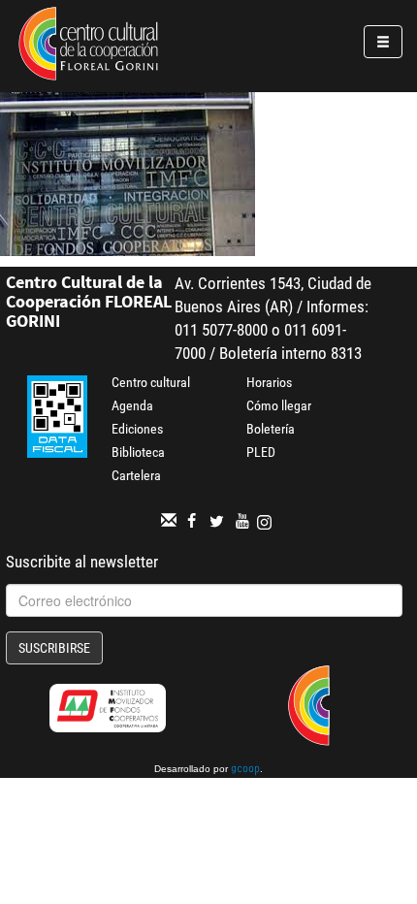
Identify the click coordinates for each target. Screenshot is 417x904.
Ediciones (137, 429)
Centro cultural (151, 382)
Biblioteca (138, 452)
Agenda (132, 405)
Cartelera (136, 475)
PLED (260, 452)
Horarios (269, 382)
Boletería (270, 429)
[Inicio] (88, 46)
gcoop (245, 770)
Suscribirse (54, 648)
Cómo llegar (278, 405)
